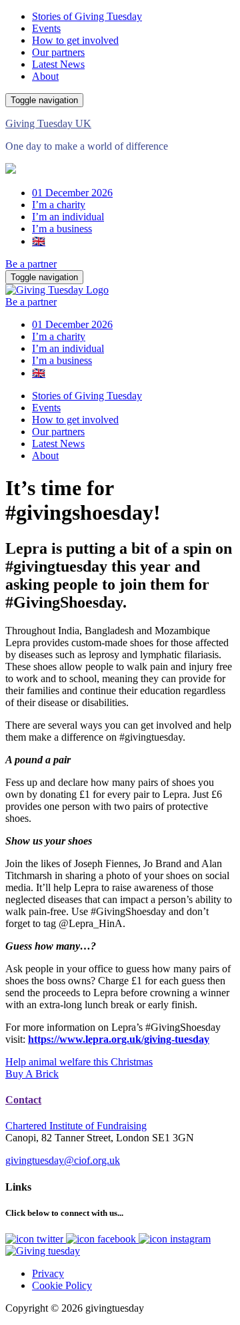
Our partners (58, 52)
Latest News (58, 64)
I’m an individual (68, 216)
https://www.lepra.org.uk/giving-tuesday (118, 1039)
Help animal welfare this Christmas (79, 1061)
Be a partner (31, 264)
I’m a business (62, 228)
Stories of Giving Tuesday (87, 16)
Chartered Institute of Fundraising (76, 1125)
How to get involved (75, 40)
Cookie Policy (62, 1285)
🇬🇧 (38, 241)
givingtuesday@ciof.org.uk (62, 1160)
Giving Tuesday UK (48, 123)
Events (46, 28)
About (45, 76)
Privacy (48, 1273)
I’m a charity (58, 204)
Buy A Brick (32, 1073)
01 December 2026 (72, 192)
